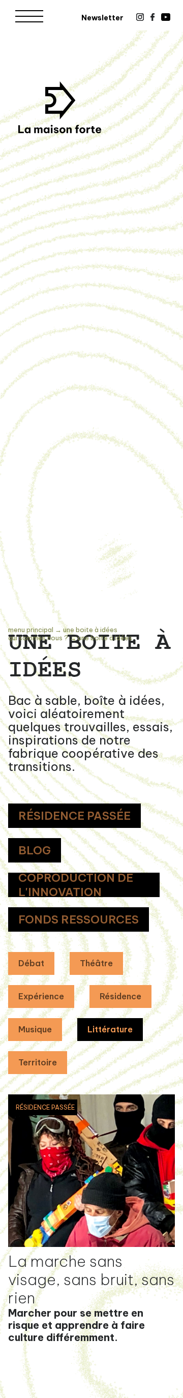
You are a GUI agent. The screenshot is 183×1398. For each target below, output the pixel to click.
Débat (31, 963)
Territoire (37, 1062)
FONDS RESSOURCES (78, 919)
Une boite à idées (90, 630)
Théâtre (96, 963)
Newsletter (102, 17)
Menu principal (30, 630)
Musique (35, 1029)
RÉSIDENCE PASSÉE (74, 816)
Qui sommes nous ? (38, 638)
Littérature (110, 1029)
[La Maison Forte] (59, 107)
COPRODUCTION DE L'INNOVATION (75, 885)
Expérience (41, 996)
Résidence (120, 996)
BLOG (34, 850)
